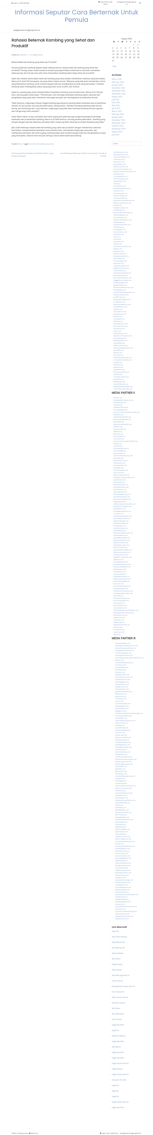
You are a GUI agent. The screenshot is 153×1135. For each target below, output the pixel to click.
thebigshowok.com (121, 687)
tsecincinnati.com (119, 453)
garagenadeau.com (120, 285)
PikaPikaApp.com (119, 210)
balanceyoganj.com (120, 193)
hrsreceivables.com (120, 261)
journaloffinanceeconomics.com (126, 906)
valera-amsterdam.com (123, 863)
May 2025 (116, 105)
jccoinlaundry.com (119, 480)
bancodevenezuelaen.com (122, 169)
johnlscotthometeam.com (122, 300)
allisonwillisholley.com (122, 803)
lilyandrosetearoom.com (123, 762)
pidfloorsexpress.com (120, 167)
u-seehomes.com (119, 302)
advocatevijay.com (119, 338)
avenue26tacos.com (122, 708)
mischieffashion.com (120, 307)
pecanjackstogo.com (122, 740)
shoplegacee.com (119, 229)
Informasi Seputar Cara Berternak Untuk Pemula (76, 16)
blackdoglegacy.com (122, 682)
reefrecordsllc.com (121, 723)
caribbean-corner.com (122, 836)
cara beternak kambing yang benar (41, 144)
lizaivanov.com (120, 672)
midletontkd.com (120, 827)
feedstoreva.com (119, 617)
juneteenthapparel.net (123, 902)
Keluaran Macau (119, 1036)
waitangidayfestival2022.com (123, 386)
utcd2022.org (117, 427)
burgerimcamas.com (122, 919)
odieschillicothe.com (120, 492)
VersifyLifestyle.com (120, 217)
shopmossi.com (120, 791)
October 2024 (117, 126)
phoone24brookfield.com (122, 586)
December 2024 (118, 120)
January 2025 (117, 117)
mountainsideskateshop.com (125, 846)
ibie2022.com (117, 353)
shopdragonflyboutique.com (123, 593)
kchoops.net (119, 844)
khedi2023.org (118, 415)
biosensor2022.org (119, 429)
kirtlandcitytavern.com (122, 848)
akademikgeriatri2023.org (122, 417)
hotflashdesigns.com (120, 283)
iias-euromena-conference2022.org (125, 441)
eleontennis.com (119, 329)
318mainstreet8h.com (120, 523)
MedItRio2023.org (119, 382)
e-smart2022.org (118, 319)
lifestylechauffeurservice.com (123, 287)
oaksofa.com (117, 627)
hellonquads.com (119, 463)
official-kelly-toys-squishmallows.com (126, 610)
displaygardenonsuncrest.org (123, 613)
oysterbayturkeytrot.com (123, 757)
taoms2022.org (118, 439)
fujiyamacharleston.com (121, 540)
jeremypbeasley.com (120, 275)
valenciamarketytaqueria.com (125, 721)
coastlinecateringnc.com (123, 653)
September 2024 (119, 129)
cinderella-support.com (121, 266)
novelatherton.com (121, 885)
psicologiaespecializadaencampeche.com (129, 658)
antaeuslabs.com (119, 222)
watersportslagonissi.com (122, 304)
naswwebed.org (118, 343)
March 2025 (117, 111)
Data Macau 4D (118, 942)
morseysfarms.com (120, 605)
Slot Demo (116, 958)
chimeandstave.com (122, 689)
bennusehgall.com (119, 451)
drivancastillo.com (121, 822)
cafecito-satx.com (121, 735)
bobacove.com (118, 584)
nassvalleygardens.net (123, 887)
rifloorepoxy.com (121, 774)
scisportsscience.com (122, 914)
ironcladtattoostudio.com (123, 747)
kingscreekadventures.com (122, 220)
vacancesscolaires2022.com (122, 389)
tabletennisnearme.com (121, 625)
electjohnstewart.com (122, 890)
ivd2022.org (117, 444)
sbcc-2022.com (118, 355)
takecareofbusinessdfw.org (122, 213)
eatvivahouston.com (122, 684)
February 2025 (118, 114)
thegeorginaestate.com (121, 576)
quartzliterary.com (119, 531)
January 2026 (117, 85)
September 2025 (119, 93)
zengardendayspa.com (123, 742)
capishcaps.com (118, 632)
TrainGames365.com (120, 198)
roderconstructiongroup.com (123, 456)
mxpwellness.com (121, 795)
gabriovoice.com (120, 696)
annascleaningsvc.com (123, 752)
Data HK (115, 931)
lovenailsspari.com (119, 526)
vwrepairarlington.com (122, 643)
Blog (20, 144)
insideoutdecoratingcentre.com (124, 292)
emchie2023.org (118, 422)
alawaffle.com (120, 725)
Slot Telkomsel (118, 1014)
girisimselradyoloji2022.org (122, 424)
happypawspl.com (119, 502)
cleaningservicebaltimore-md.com (126, 646)
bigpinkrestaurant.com (121, 268)
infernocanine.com (121, 798)
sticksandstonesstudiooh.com (125, 786)
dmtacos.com (119, 660)
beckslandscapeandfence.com (125, 648)
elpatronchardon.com (120, 543)
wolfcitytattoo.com (121, 754)
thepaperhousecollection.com (125, 800)
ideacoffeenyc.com (119, 489)
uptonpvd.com (120, 778)
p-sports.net (119, 701)
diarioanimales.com (120, 465)
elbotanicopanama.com (121, 475)
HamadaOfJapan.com (120, 215)
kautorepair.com (119, 482)
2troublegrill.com (120, 781)
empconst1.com (118, 263)
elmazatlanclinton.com (121, 487)
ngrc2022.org (117, 321)
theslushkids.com (121, 766)
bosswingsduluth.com (120, 562)
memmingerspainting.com (122, 273)
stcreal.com (117, 239)
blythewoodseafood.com (121, 579)
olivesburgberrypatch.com (124, 764)
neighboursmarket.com (123, 870)
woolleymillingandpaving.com (125, 776)
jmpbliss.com (117, 249)
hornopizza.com (120, 665)
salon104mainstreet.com (121, 518)
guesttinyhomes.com (122, 675)
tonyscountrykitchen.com (121, 567)
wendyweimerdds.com (121, 256)
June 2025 (116, 102)
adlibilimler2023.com (120, 341)
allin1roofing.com (121, 815)
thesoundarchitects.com (123, 812)
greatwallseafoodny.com (123, 692)
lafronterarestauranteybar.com (126, 759)
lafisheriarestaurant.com (121, 552)
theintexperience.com (120, 155)
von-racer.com (118, 514)
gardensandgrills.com (122, 829)
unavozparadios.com (120, 470)
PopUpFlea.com (118, 242)
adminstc (39, 55)
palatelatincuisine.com (122, 679)
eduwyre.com (118, 309)
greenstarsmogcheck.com (122, 499)
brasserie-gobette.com (121, 601)
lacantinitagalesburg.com (121, 494)
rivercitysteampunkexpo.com (125, 841)
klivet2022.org (118, 434)
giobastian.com (120, 769)
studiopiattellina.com (120, 535)
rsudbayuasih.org (121, 897)
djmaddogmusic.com (122, 810)
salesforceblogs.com (120, 196)
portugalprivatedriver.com (122, 511)
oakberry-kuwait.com (120, 528)
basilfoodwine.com (121, 832)
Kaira (26, 1133)
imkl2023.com (117, 374)
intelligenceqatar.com (120, 208)
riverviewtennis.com (120, 608)
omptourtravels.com (122, 892)
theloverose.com (121, 694)
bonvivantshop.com (120, 232)
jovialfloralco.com (119, 297)
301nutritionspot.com (122, 851)
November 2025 (118, 91)
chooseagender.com (120, 176)
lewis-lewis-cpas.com (120, 326)
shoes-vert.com (118, 473)
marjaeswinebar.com (120, 485)
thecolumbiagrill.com (120, 410)
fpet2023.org (117, 316)
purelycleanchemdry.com (122, 225)
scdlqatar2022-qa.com (120, 407)
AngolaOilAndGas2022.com (122, 357)
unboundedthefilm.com (121, 157)
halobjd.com (117, 205)
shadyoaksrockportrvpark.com (123, 477)
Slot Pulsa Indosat (119, 936)
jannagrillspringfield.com (121, 538)
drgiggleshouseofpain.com (122, 280)
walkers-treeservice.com (123, 788)
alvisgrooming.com (119, 574)
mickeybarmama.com (120, 588)
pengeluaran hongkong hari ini (126, 3)
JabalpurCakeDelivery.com (122, 203)
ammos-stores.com (121, 853)
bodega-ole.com (120, 877)
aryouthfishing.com (121, 728)
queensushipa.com (120, 254)
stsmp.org (116, 184)
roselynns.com (118, 191)
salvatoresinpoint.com (121, 295)
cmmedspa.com (120, 824)
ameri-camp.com (119, 258)
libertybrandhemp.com (123, 865)
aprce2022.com (118, 350)
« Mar (114, 66)
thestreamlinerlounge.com (124, 880)
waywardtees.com (119, 164)
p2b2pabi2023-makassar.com (123, 400)
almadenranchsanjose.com (122, 336)
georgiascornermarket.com (122, 506)
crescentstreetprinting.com (124, 663)
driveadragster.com (121, 667)
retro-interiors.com (119, 312)
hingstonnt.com (118, 174)
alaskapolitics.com (119, 181)
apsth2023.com (118, 379)
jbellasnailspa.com (119, 569)
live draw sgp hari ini (120, 975)
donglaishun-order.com (121, 545)
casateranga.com (121, 783)
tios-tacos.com (120, 733)
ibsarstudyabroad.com (121, 448)
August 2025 (117, 96)
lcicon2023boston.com (120, 384)
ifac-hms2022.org (119, 436)
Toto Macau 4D (118, 947)
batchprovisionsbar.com (121, 598)
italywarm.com (120, 904)
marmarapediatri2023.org (122, 419)
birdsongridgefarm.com (123, 858)
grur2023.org (117, 362)
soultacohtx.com (119, 630)
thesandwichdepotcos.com (122, 278)
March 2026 (117, 79)
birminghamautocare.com (122, 564)
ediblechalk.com (118, 622)
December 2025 (118, 88)
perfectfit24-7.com (119, 509)
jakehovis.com (118, 560)
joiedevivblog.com (121, 861)
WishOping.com (118, 227)
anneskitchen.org (121, 718)
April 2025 (116, 108)
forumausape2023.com (121, 372)
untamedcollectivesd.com (123, 793)
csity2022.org (117, 446)
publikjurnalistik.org (121, 899)
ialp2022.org (117, 431)
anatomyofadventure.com (124, 819)
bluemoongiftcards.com (123, 839)
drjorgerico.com (118, 251)
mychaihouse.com (119, 572)
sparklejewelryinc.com (122, 745)
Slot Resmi (116, 1047)
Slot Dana (116, 1008)
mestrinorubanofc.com (123, 882)
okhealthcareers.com (120, 152)
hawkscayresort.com (120, 460)
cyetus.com (117, 331)
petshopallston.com (122, 706)
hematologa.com (120, 670)
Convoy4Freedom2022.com (122, 360)
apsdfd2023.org (118, 370)
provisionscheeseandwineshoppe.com (126, 412)
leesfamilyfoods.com (120, 324)
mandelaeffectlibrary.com (122, 188)
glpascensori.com (121, 771)
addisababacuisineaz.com (124, 916)
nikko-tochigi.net (120, 834)
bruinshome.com (121, 750)
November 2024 (118, 123)
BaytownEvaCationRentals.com (124, 200)
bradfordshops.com (120, 333)
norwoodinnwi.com (121, 868)
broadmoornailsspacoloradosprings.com (129, 713)
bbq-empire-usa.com (120, 615)
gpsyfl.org (116, 634)
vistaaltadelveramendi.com (124, 650)
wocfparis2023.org (119, 402)
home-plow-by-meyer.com (124, 677)
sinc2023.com (117, 405)
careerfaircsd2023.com (121, 377)
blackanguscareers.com (123, 873)
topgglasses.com (121, 711)
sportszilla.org (118, 596)
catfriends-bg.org (119, 159)
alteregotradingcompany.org (123, 348)
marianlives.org (118, 162)
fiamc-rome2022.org (120, 547)
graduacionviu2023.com (123, 737)
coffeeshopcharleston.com (122, 516)
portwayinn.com (120, 807)
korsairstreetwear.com (123, 704)
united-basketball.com (122, 730)
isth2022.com (117, 398)
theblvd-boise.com (119, 314)
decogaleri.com (118, 468)
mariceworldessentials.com (122, 550)
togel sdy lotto (118, 1025)
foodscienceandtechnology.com (126, 911)
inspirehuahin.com (119, 271)
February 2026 (118, 82)
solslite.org (119, 805)
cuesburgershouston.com (124, 655)
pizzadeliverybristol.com (121, 497)
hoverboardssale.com (120, 179)
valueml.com (117, 244)
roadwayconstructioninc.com (123, 591)
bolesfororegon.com (122, 875)
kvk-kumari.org (120, 909)
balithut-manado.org (120, 345)
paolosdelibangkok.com (121, 581)
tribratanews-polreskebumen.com (126, 894)
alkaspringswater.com (120, 521)
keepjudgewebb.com (122, 817)
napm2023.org (118, 367)
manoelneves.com (119, 186)
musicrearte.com (119, 603)
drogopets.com (118, 620)
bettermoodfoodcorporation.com (124, 171)
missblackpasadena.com (123, 716)
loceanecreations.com (122, 856)
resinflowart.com (121, 699)
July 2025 (115, 99)
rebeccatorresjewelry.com (122, 246)
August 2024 (117, 131)
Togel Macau (117, 1069)
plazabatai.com (118, 458)
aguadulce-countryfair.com (122, 557)
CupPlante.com (118, 234)
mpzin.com (117, 237)
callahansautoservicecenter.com (124, 504)
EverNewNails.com (119, 290)
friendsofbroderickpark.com (123, 533)
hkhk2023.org (118, 365)
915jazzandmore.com (120, 555)
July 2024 (115, 134)
